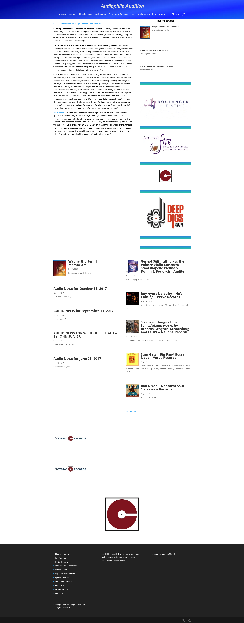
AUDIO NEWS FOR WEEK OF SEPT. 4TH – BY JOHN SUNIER (85, 335)
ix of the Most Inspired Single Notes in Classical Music (78, 24)
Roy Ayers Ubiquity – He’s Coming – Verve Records (161, 295)
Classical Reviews (67, 14)
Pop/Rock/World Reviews (65, 573)
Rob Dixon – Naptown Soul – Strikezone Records (163, 387)
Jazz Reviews (100, 14)
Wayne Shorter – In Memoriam (165, 27)
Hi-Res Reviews (85, 14)
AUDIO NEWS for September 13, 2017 (156, 66)
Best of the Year (62, 589)
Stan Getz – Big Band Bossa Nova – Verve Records (163, 356)
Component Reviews (118, 14)
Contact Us (164, 14)
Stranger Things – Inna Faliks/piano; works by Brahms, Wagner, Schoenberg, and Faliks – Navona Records (165, 327)
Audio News (60, 585)
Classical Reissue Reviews (66, 565)
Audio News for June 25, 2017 (77, 358)
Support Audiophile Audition (143, 14)
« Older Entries (132, 411)
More (174, 14)
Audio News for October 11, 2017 (154, 50)
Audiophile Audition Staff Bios (164, 554)
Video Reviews (61, 569)
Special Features (62, 577)
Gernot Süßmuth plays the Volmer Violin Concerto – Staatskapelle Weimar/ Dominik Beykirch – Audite (162, 266)
